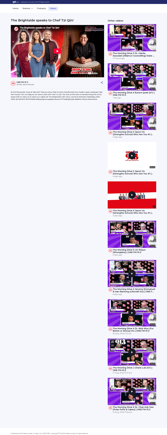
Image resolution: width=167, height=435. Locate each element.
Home (15, 8)
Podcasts (41, 8)
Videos (53, 8)
